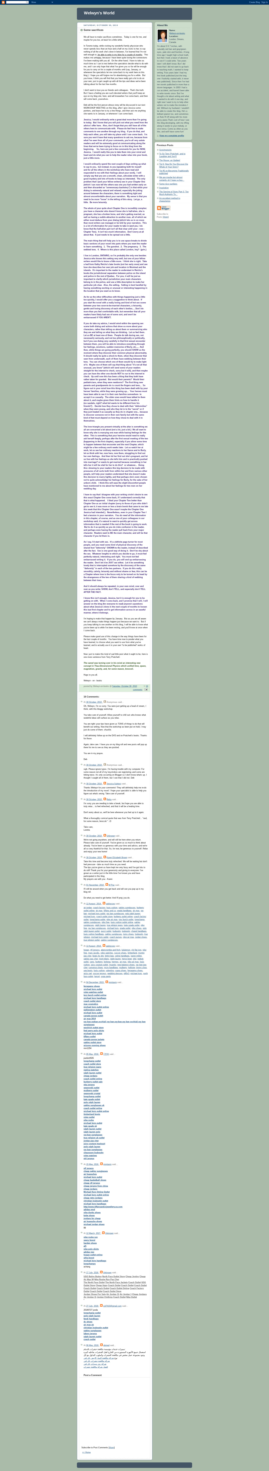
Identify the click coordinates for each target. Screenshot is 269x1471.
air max (99, 911)
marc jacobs (93, 953)
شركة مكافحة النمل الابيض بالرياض (99, 1358)
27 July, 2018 (92, 1306)
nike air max (112, 919)
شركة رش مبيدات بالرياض (95, 1364)
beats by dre (98, 956)
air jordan (88, 908)
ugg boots (88, 970)
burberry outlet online (123, 916)
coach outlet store (104, 916)
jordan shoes (141, 937)
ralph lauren (100, 925)
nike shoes (137, 928)
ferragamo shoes (135, 970)
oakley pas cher (91, 959)
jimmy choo (141, 968)
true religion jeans (115, 925)
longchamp (139, 919)
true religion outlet (92, 940)
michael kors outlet (96, 914)
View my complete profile (171, 136)
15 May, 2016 (92, 1164)
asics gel (88, 973)
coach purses (116, 937)
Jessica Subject (114, 784)
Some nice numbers (168, 184)
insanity (112, 965)
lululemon (126, 950)
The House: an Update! (169, 160)
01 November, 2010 (95, 885)
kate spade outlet (131, 925)
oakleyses (110, 904)
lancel (97, 976)
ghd (134, 959)
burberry (99, 962)
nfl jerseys (95, 950)
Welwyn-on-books (177, 33)
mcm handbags (111, 968)
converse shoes (96, 968)
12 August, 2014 (93, 904)
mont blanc (104, 959)
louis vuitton (111, 908)
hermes (115, 962)
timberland (132, 953)
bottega (107, 962)
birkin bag (109, 956)
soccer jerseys (99, 973)
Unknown (111, 836)
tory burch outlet (126, 919)
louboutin (117, 931)
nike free (105, 922)
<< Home (86, 1452)
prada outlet (125, 928)
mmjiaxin (113, 982)
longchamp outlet (97, 919)
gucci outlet (106, 931)
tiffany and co (110, 911)
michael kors (89, 916)
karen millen (136, 956)
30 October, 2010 (94, 702)
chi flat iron (136, 950)
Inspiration (164, 188)
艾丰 (106, 1054)
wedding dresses (115, 973)
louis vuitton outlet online (122, 922)
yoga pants (106, 976)
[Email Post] (145, 690)
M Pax (112, 885)
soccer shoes (120, 953)
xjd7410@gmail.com (112, 1306)
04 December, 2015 (95, 982)
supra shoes (120, 970)
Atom (111, 1448)
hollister (131, 968)
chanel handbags (138, 931)
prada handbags (124, 911)
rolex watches (107, 953)
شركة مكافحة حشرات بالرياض (97, 1361)
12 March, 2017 (93, 1233)
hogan (86, 950)
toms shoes (128, 934)
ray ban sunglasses (115, 914)
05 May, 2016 (92, 1054)
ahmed (106, 1345)
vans (92, 962)
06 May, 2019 (92, 1345)
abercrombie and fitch (110, 950)
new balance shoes (126, 965)
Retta (109, 799)
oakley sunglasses (127, 908)
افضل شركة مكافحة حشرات (96, 1367)
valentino (110, 970)
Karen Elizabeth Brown (117, 858)
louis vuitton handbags (94, 934)
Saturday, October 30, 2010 (124, 686)
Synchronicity (165, 150)
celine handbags (122, 956)
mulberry (123, 968)
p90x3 (126, 973)
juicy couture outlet (99, 965)
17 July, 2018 (92, 1273)
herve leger (127, 959)
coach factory (99, 908)
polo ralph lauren (132, 914)
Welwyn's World (99, 13)
